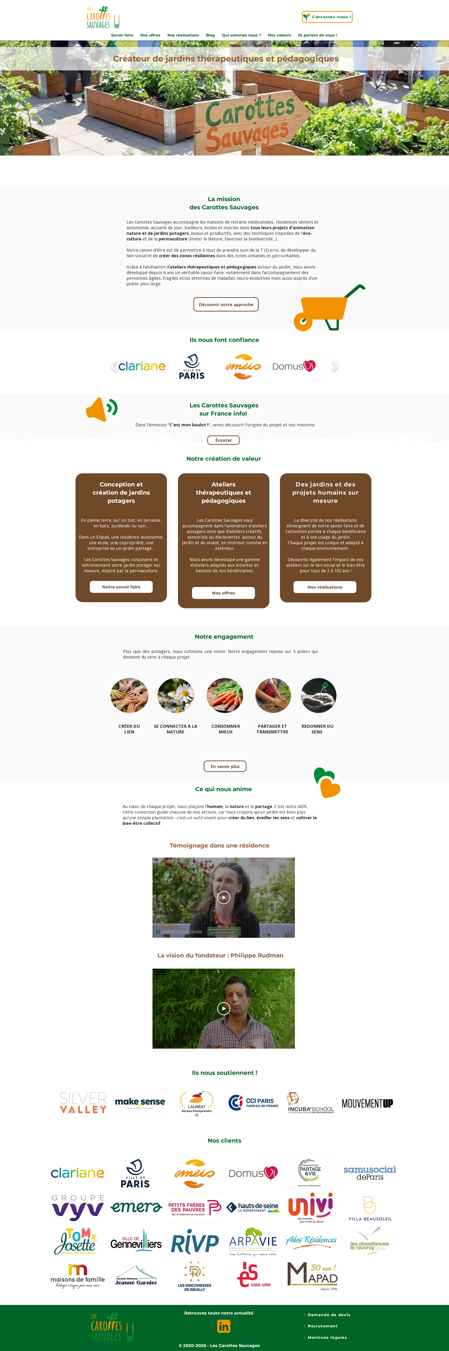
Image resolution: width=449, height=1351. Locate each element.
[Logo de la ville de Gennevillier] (135, 1241)
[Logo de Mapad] (310, 1275)
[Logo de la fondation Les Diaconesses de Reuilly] (193, 1275)
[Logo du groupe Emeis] (193, 1173)
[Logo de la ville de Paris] (135, 1173)
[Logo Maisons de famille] (76, 1275)
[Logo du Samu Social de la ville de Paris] (369, 1173)
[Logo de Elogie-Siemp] (252, 1275)
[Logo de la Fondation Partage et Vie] (310, 1173)
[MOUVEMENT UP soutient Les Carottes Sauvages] (367, 1103)
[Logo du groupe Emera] (135, 1207)
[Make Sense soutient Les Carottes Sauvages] (140, 1103)
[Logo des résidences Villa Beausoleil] (369, 1207)
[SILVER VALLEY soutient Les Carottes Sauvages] (83, 1103)
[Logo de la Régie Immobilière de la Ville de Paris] (193, 1241)
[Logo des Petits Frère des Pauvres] (193, 1207)
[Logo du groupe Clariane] (76, 1173)
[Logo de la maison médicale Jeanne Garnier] (135, 1275)
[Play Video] (223, 897)
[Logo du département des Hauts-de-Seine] (252, 1207)
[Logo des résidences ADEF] (310, 1241)
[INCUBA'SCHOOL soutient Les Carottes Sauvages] (310, 1103)
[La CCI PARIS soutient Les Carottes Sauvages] (253, 1103)
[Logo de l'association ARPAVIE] (252, 1241)
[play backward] (114, 367)
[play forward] (335, 367)
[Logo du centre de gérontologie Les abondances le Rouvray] (369, 1241)
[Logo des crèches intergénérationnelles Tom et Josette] (76, 1241)
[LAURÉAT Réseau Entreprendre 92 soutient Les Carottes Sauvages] (197, 1103)
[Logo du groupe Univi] (310, 1207)
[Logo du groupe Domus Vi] (252, 1173)
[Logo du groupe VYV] (76, 1207)
